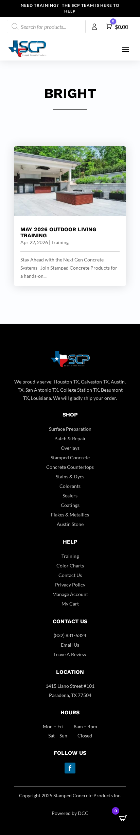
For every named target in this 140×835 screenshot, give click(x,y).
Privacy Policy (70, 584)
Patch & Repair (70, 438)
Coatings (70, 505)
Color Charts (70, 565)
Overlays (70, 448)
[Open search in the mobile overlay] (46, 26)
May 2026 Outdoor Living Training (58, 232)
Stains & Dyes (70, 476)
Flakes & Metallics (70, 514)
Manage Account (70, 594)
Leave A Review (70, 654)
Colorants (70, 486)
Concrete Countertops (70, 467)
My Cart (70, 604)
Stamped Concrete (70, 457)
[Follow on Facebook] (70, 768)
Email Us (70, 645)
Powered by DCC (70, 813)
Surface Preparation (70, 429)
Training (60, 242)
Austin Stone (70, 524)
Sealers (70, 495)
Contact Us (70, 575)
